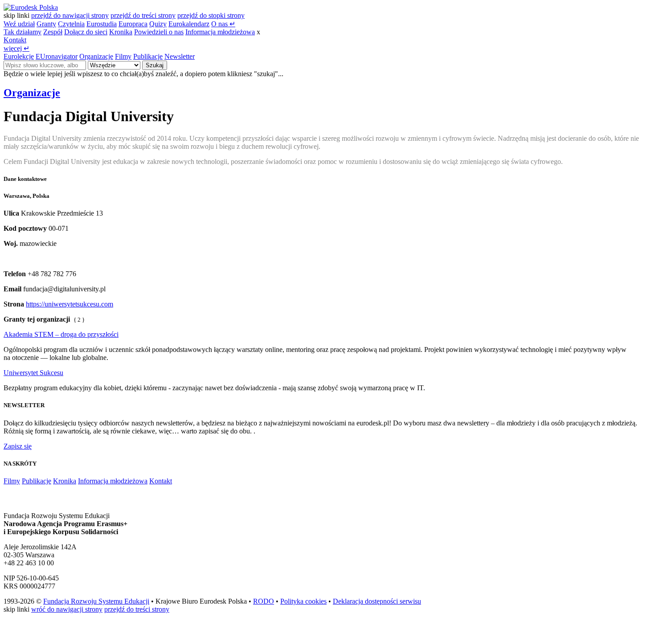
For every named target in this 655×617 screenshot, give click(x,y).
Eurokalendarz (188, 24)
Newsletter (179, 56)
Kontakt (15, 40)
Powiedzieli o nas (159, 32)
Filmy (123, 56)
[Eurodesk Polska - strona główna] (31, 7)
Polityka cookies (303, 601)
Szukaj (155, 65)
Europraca (133, 24)
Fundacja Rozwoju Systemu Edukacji (96, 601)
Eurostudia (101, 24)
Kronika (120, 32)
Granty (46, 24)
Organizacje (96, 56)
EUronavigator (57, 56)
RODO (263, 601)
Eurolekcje (19, 56)
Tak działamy (22, 32)
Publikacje (148, 56)
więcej (16, 48)
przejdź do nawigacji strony (70, 15)
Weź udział (19, 24)
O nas (223, 24)
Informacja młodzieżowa (220, 32)
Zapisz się (18, 446)
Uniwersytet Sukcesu (33, 372)
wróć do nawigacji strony (66, 609)
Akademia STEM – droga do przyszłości (61, 334)
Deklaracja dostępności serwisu (377, 601)
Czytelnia (71, 24)
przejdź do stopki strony (211, 15)
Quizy (158, 24)
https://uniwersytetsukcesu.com (69, 304)
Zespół (52, 32)
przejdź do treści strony (143, 15)
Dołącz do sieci (85, 32)
